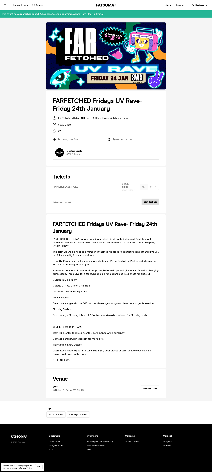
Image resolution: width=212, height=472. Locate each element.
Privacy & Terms (132, 441)
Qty (143, 187)
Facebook (167, 445)
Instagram (167, 441)
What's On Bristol (56, 414)
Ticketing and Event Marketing (100, 441)
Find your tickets (56, 445)
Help (89, 449)
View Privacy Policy (24, 468)
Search (39, 5)
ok (38, 467)
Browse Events (20, 5)
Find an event (54, 441)
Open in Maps (150, 388)
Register (180, 5)
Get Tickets (150, 201)
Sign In (168, 5)
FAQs (51, 449)
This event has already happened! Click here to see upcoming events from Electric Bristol (53, 13)
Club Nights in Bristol (78, 414)
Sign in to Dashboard (95, 445)
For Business (198, 5)
